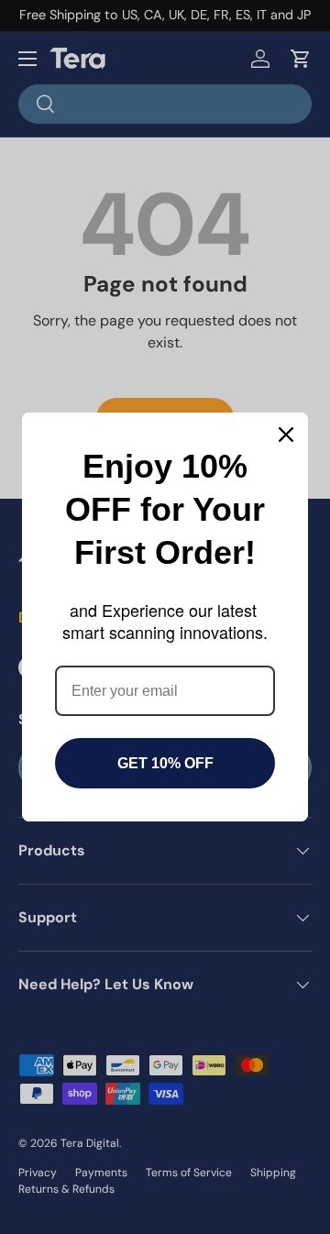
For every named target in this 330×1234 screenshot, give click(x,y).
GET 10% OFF (165, 763)
